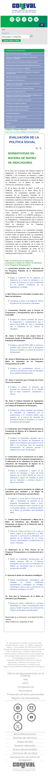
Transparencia (25, 687)
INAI (25, 679)
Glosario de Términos (25, 738)
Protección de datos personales (25, 694)
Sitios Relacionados (25, 734)
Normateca (25, 690)
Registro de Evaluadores (25, 698)
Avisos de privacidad (25, 749)
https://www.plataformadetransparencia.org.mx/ (24, 666)
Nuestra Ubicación (25, 745)
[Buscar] (31, 36)
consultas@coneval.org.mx (23, 658)
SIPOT (25, 683)
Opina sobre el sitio (11, 40)
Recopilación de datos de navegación (25, 758)
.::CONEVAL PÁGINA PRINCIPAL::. (16, 130)
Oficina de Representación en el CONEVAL (25, 674)
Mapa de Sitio (25, 741)
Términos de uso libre (25, 753)
